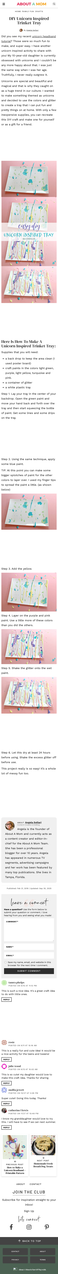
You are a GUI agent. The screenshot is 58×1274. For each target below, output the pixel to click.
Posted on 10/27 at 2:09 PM (23, 1093)
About (20, 1184)
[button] (4, 4)
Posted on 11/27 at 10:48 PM (23, 1113)
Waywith (42, 1269)
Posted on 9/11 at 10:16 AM (22, 1045)
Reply (6, 999)
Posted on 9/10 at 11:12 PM (22, 986)
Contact (35, 1184)
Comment (12, 922)
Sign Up (29, 1211)
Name (9, 947)
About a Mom (31, 4)
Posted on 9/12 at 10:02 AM (23, 1069)
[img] (11, 1227)
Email (10, 955)
